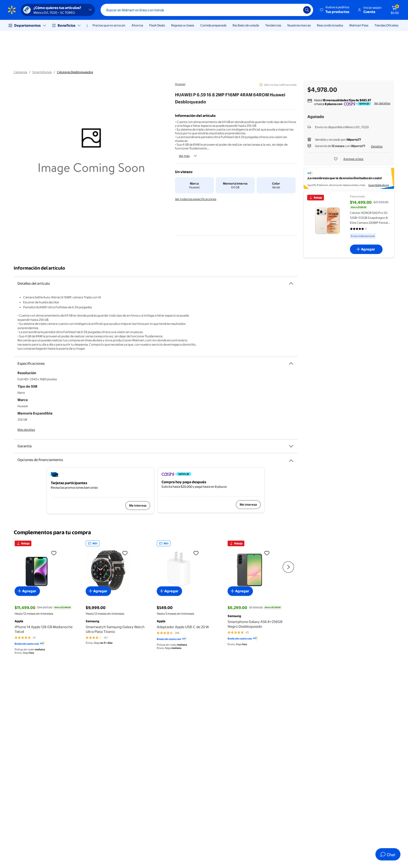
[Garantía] (291, 446)
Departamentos (27, 25)
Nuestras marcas (299, 25)
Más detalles (26, 430)
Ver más (184, 156)
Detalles (376, 146)
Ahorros (137, 25)
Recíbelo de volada (246, 25)
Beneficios (66, 25)
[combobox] (207, 10)
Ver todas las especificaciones (195, 199)
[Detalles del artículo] (291, 283)
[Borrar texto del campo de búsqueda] (296, 10)
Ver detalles (382, 103)
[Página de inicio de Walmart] (12, 10)
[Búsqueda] (307, 10)
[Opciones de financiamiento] (291, 459)
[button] (335, 10)
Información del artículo (39, 268)
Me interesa (137, 505)
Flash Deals (157, 25)
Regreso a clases (182, 25)
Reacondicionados (330, 25)
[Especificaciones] (291, 363)
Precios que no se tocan (109, 25)
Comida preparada (213, 25)
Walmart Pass (358, 25)
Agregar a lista (353, 159)
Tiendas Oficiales (386, 25)
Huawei (180, 84)
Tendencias (273, 25)
